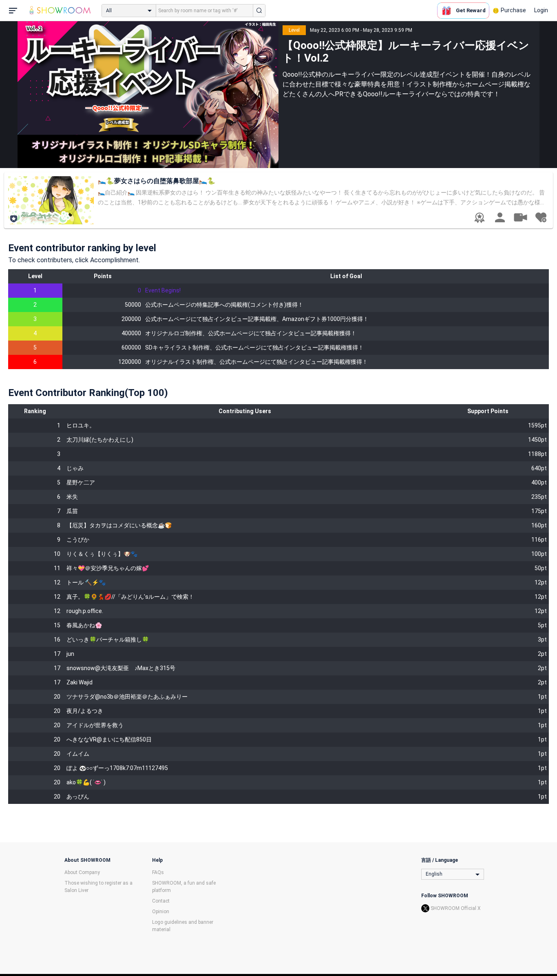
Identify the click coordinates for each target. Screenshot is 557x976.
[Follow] (540, 217)
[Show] (520, 217)
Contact (161, 901)
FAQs (158, 872)
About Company (82, 872)
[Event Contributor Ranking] (479, 217)
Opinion (160, 911)
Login (541, 10)
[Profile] (500, 217)
